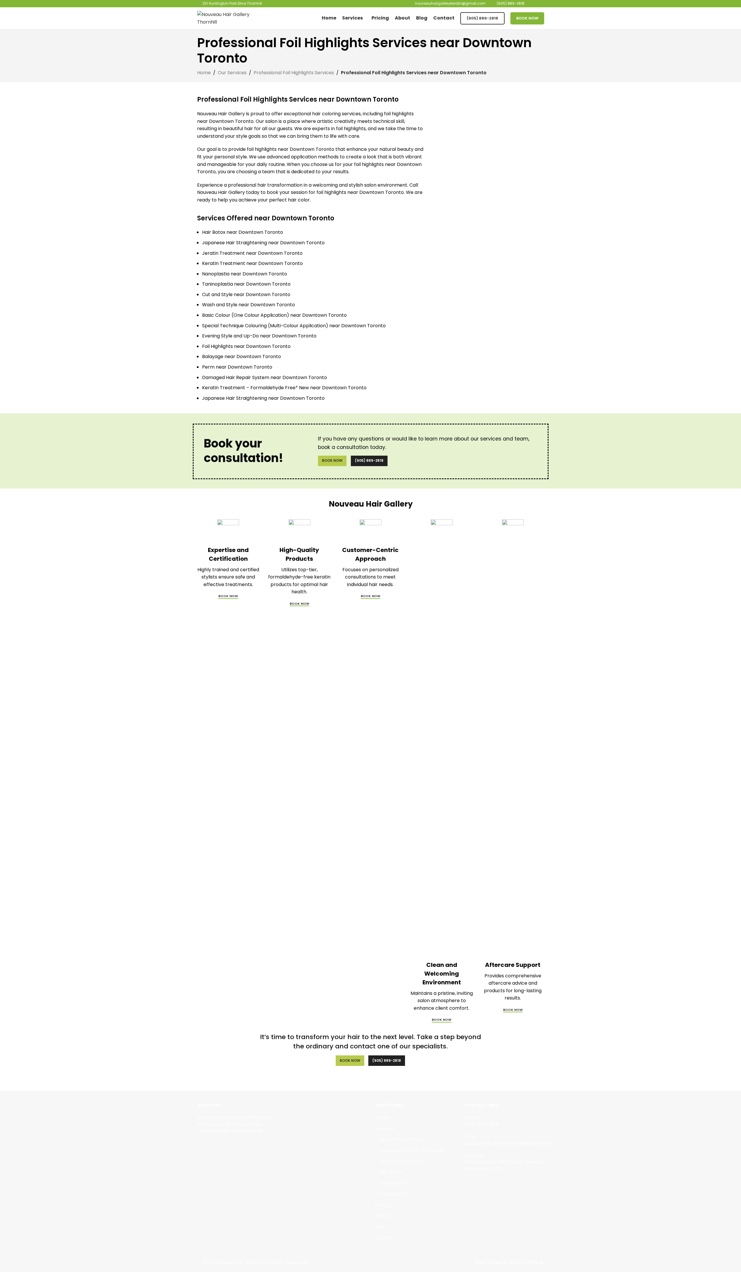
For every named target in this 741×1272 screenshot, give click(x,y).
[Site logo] (233, 18)
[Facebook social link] (200, 1144)
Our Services (232, 72)
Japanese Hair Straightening (411, 1150)
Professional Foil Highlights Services (294, 72)
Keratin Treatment (400, 1139)
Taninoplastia (394, 1194)
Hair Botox (391, 1172)
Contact (384, 1237)
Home (204, 72)
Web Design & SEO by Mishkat (509, 1262)
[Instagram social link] (208, 1144)
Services (384, 1129)
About (382, 1216)
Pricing (382, 1205)
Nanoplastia (393, 1183)
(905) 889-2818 (482, 18)
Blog (380, 1226)
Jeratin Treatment (400, 1161)
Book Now (527, 18)
